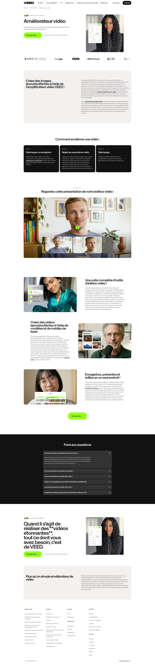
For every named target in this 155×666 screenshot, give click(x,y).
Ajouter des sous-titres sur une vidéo (32, 618)
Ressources (69, 3)
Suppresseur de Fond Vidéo (54, 643)
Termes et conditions (95, 620)
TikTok (90, 652)
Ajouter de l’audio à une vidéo (33, 614)
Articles (70, 629)
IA (61, 3)
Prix (69, 614)
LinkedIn (91, 642)
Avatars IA (49, 614)
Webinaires (71, 632)
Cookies (91, 623)
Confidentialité (93, 617)
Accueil (26, 8)
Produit (40, 3)
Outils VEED (33, 8)
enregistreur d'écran (91, 388)
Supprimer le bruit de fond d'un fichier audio (55, 631)
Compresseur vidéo (30, 633)
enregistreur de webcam (34, 160)
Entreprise (70, 617)
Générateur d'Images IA (53, 617)
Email (90, 655)
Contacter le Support (95, 627)
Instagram (92, 648)
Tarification (104, 3)
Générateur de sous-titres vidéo (34, 630)
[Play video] (77, 227)
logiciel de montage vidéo (93, 101)
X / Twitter (92, 645)
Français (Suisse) (124, 661)
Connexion (116, 3)
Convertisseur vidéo (30, 637)
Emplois (91, 614)
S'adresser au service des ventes (87, 3)
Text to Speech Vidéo (52, 640)
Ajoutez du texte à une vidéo (33, 622)
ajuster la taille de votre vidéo (106, 92)
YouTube (91, 639)
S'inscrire (127, 3)
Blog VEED (71, 626)
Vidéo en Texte (29, 640)
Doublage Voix (50, 646)
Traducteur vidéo (30, 643)
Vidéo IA (48, 620)
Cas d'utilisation (51, 3)
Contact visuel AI (51, 627)
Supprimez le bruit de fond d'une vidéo (53, 636)
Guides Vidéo (71, 635)
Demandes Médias (94, 630)
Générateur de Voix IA (52, 623)
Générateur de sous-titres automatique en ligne (32, 626)
